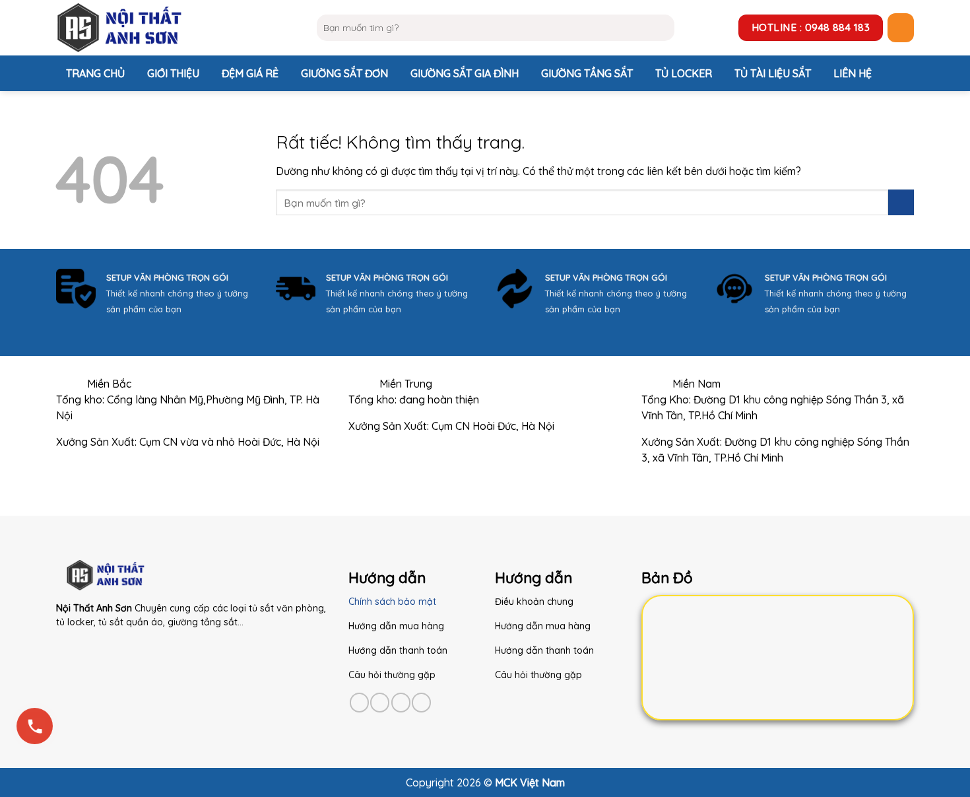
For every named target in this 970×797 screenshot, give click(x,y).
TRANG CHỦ (95, 73)
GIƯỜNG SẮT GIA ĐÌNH (464, 73)
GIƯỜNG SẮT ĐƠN (344, 73)
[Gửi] (661, 28)
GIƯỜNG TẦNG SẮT (587, 73)
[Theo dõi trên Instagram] (379, 702)
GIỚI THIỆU (173, 73)
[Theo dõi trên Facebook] (359, 702)
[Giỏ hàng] (901, 27)
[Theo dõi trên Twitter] (400, 702)
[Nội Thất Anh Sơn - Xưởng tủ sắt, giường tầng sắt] (176, 27)
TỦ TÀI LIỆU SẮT (772, 73)
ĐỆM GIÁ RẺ (250, 73)
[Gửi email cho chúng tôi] (421, 702)
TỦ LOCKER (683, 73)
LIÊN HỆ (852, 73)
